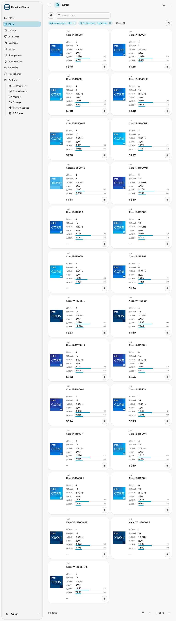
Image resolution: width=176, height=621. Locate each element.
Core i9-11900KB (138, 167)
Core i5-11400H (75, 478)
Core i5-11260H (138, 478)
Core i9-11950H (138, 345)
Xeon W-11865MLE (139, 522)
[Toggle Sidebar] (41, 310)
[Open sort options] (169, 23)
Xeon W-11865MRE (76, 522)
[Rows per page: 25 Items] (143, 613)
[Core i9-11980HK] (56, 360)
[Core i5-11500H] (119, 449)
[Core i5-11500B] (119, 227)
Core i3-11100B (74, 256)
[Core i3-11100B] (56, 271)
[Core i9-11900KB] (119, 183)
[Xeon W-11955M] (56, 316)
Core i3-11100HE (138, 123)
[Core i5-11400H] (56, 493)
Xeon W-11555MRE (76, 566)
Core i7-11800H (74, 433)
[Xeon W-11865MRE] (56, 537)
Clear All (120, 23)
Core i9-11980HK (75, 345)
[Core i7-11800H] (56, 449)
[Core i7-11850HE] (119, 94)
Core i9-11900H (75, 389)
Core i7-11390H (137, 34)
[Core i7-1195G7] (119, 271)
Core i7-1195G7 (137, 256)
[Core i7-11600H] (56, 50)
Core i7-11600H (75, 34)
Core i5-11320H (75, 79)
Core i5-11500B (137, 212)
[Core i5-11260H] (119, 493)
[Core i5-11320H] (56, 94)
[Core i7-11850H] (119, 404)
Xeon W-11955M (75, 300)
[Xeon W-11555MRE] (56, 582)
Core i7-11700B (74, 212)
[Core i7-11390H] (119, 50)
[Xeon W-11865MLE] (119, 537)
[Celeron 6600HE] (56, 183)
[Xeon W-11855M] (119, 316)
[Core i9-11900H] (56, 404)
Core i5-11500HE (75, 123)
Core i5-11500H (138, 433)
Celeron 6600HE (75, 167)
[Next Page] (169, 613)
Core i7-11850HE (138, 79)
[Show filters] (51, 15)
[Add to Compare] (104, 66)
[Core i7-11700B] (56, 227)
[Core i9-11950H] (119, 360)
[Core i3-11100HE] (119, 138)
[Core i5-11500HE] (56, 138)
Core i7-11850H (137, 389)
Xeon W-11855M (138, 300)
